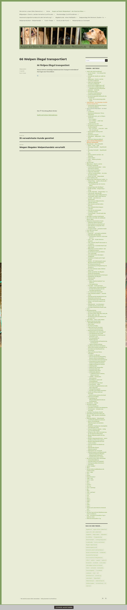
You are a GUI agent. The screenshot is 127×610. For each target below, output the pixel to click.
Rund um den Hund (63, 20)
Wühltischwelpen (90, 583)
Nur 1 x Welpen (92, 119)
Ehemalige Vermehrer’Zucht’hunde (95, 216)
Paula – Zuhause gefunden (94, 159)
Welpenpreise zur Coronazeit (81, 20)
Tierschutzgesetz (90, 570)
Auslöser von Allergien (94, 355)
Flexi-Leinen (91, 324)
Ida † (88, 489)
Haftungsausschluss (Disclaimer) (96, 463)
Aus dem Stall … (90, 162)
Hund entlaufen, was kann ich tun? (96, 224)
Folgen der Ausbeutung (93, 171)
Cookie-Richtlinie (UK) (92, 178)
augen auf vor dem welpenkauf (93, 531)
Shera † (90, 161)
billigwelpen (104, 534)
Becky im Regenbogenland (94, 312)
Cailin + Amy (90, 478)
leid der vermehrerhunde (92, 552)
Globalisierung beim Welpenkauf (97, 88)
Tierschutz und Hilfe (92, 404)
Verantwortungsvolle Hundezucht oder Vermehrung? (35, 17)
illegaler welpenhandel (91, 544)
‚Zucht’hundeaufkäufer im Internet (96, 419)
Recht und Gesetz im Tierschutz (95, 330)
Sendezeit (95, 562)
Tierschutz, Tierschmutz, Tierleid (95, 412)
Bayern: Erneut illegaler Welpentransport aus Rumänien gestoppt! (95, 423)
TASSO (87, 567)
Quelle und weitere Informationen (47, 115)
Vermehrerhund (90, 575)
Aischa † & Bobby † (91, 466)
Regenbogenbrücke (91, 310)
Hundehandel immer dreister (96, 456)
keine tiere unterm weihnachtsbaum (94, 549)
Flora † (88, 483)
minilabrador (103, 552)
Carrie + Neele (90, 480)
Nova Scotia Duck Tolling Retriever (94, 557)
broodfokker (89, 537)
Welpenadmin (22, 69)
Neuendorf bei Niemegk (92, 555)
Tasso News (91, 279)
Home (48, 11)
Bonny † (89, 475)
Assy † (88, 473)
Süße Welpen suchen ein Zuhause (94, 565)
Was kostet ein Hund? (93, 134)
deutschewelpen (90, 539)
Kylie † (88, 490)
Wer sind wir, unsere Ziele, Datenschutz (31, 11)
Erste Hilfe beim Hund (92, 230)
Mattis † (89, 500)
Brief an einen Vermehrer (94, 170)
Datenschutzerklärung (93, 460)
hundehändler (89, 542)
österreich (88, 585)
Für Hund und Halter (93, 325)
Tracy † (88, 510)
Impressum (91, 464)
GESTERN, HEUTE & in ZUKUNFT (96, 461)
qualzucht (104, 560)
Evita (89, 153)
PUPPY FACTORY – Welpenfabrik (96, 176)
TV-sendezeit (99, 570)
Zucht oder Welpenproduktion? (95, 139)
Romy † (88, 506)
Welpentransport (90, 580)
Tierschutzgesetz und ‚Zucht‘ (96, 333)
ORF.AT (88, 560)
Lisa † (88, 497)
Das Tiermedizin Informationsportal (98, 359)
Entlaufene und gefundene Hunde (95, 221)
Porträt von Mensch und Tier (96, 329)
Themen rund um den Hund (93, 321)
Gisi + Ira (89, 486)
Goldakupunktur (93, 366)
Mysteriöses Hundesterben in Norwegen (98, 275)
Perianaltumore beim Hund (96, 382)
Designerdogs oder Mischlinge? (95, 187)
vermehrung (98, 575)
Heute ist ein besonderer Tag (94, 518)
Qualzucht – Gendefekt (93, 90)
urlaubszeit (88, 573)
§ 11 (105, 583)
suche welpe (103, 562)
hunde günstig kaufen (101, 539)
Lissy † (88, 309)
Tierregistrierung (93, 284)
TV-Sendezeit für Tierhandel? (95, 292)
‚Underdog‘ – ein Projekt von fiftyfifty (97, 233)
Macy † (88, 498)
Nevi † (88, 503)
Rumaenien (89, 562)
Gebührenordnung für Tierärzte (97, 364)
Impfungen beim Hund (94, 370)
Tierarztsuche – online (94, 384)
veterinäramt (89, 578)
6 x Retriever (91, 111)
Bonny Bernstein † (91, 477)
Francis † (89, 484)
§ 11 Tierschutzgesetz (93, 406)
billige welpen (96, 534)
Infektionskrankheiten (94, 372)
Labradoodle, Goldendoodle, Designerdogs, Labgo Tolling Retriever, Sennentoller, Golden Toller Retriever (97, 195)
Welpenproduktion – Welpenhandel (30, 20)
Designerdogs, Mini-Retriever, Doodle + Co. (91, 17)
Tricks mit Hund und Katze (94, 94)
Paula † (88, 504)
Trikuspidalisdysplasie (94, 389)
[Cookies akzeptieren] (63, 607)
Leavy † (88, 493)
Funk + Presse (49, 20)
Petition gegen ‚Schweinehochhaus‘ (97, 287)
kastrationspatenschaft (91, 547)
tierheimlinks (100, 567)
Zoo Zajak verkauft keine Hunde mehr (97, 307)
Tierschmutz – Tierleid (92, 403)
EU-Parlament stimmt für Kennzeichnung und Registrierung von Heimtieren (97, 266)
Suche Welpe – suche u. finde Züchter (96, 319)
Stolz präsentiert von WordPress (48, 598)
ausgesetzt (88, 534)
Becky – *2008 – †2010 (93, 145)
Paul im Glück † (91, 157)
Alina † (88, 467)
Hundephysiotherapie (94, 369)
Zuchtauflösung (99, 583)
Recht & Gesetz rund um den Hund (97, 395)
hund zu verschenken (99, 542)
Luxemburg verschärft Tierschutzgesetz (98, 407)
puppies (98, 560)
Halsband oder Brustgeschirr (96, 367)
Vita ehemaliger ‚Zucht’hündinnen (67, 14)
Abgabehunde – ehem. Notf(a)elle (65, 17)
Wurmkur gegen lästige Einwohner (97, 390)
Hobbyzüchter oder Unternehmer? (97, 332)
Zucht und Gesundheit (93, 396)
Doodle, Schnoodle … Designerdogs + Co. (98, 191)
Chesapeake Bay (98, 537)
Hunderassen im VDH (93, 124)
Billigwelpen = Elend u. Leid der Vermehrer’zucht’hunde (36, 14)
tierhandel (93, 567)
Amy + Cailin (90, 472)
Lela (88, 495)
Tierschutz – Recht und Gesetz (95, 285)
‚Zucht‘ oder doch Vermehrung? (94, 71)
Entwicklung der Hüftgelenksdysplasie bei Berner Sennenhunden (97, 400)
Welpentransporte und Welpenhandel (97, 452)
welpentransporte (100, 580)
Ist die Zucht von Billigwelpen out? (96, 85)
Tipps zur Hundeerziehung (95, 344)
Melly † (88, 501)
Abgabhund (89, 529)
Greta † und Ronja (91, 487)
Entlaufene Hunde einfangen (95, 222)
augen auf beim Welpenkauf (100, 529)
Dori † (88, 481)
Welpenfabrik (97, 578)
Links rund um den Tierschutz (95, 327)
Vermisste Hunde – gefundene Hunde (97, 228)
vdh (98, 573)
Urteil (94, 573)
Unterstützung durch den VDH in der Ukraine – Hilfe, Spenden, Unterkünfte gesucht (96, 415)
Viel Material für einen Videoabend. (96, 299)
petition (93, 560)
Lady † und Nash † (91, 492)
